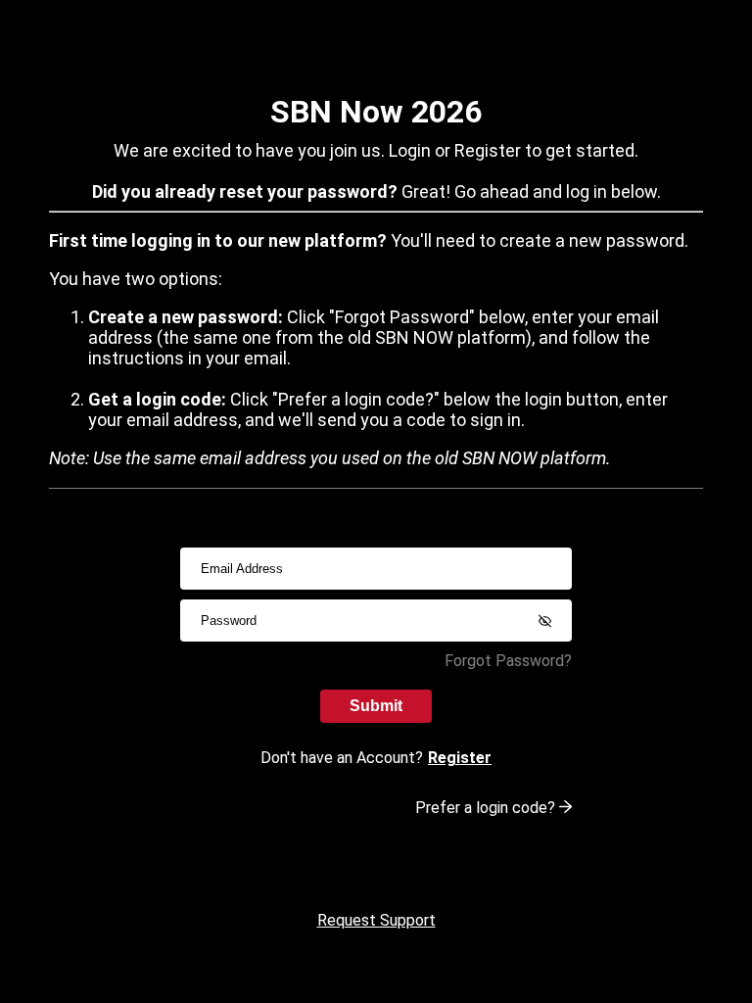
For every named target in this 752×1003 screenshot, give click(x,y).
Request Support (376, 920)
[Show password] (544, 621)
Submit (376, 705)
